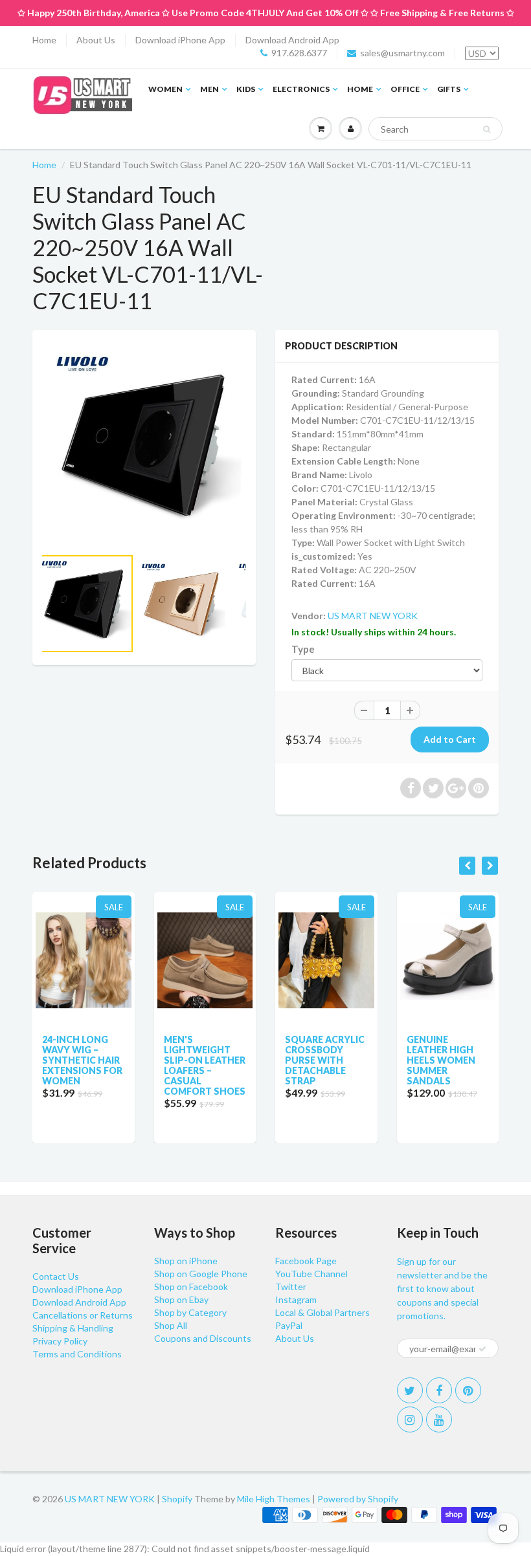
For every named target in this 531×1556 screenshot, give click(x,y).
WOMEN (165, 89)
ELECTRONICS (301, 89)
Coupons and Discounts (202, 1338)
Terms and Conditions (77, 1353)
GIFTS (448, 89)
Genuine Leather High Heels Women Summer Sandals (441, 1060)
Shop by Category (190, 1312)
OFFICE (405, 89)
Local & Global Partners (322, 1312)
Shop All (170, 1325)
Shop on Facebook (191, 1286)
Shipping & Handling (72, 1327)
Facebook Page (306, 1260)
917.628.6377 (299, 52)
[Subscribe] (482, 1349)
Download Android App (292, 39)
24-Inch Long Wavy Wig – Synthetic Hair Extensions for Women (82, 1060)
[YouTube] (439, 1419)
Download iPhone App (180, 39)
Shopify (177, 1498)
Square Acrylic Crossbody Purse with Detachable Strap (325, 1060)
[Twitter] (410, 1390)
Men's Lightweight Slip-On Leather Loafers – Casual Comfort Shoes (204, 1065)
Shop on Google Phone (200, 1273)
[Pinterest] (468, 1390)
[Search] (486, 129)
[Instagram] (410, 1419)
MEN (209, 89)
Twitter (290, 1286)
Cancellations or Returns (82, 1314)
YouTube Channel (311, 1273)
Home (44, 39)
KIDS (245, 89)
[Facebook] (439, 1390)
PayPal (288, 1325)
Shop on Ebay (181, 1299)
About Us (95, 39)
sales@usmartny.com (402, 52)
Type (303, 649)
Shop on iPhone (186, 1260)
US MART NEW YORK (373, 615)
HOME (360, 89)
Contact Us (55, 1276)
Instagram (296, 1299)
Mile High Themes (273, 1498)
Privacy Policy (59, 1340)
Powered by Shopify (357, 1498)
